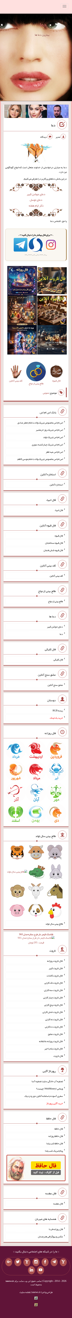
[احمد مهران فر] (58, 112)
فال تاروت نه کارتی (54, 1019)
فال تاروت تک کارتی (53, 982)
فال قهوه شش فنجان (53, 550)
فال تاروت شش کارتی (52, 1011)
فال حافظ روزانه (55, 1136)
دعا (43, 24)
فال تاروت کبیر (56, 968)
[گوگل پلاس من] (8, 1262)
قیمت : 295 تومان (36, 938)
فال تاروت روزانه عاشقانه (51, 1041)
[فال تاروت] (52, 281)
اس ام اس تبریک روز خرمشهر (49, 429)
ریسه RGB (58, 710)
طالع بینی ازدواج (55, 601)
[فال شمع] (22, 311)
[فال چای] (52, 340)
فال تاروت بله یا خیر (53, 1048)
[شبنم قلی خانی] (15, 112)
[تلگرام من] (54, 1262)
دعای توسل (36, 200)
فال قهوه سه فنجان (54, 542)
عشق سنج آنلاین (55, 684)
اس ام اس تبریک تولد (53, 437)
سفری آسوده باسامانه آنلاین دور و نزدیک (43, 1095)
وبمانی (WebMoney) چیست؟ (49, 1088)
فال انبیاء (59, 510)
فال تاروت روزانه (55, 960)
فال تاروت (58, 1055)
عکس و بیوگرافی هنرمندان (50, 1236)
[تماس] (26, 1262)
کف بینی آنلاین (56, 575)
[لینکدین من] (31, 1270)
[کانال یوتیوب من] (40, 1270)
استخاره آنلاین (56, 484)
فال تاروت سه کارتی (53, 990)
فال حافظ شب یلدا (54, 1143)
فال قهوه (59, 535)
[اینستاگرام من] (36, 1262)
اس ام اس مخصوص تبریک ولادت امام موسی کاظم (40, 459)
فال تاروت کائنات (55, 975)
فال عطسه (58, 1203)
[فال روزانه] (22, 281)
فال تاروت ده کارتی (54, 1026)
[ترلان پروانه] (36, 112)
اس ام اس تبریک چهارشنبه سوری (47, 444)
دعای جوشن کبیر (36, 194)
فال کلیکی (58, 659)
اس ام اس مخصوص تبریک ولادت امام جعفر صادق (40, 422)
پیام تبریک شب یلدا (54, 1150)
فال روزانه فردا (56, 1229)
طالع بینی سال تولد (54, 923)
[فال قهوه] (52, 311)
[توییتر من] (17, 1262)
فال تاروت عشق (55, 1033)
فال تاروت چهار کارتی (53, 997)
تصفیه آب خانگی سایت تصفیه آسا (47, 1081)
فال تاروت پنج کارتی (53, 1004)
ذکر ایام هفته (36, 205)
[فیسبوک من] (45, 1262)
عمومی (46, 392)
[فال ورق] (22, 340)
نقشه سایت (25, 1292)
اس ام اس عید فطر (54, 451)
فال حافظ (59, 1128)
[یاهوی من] (63, 1262)
